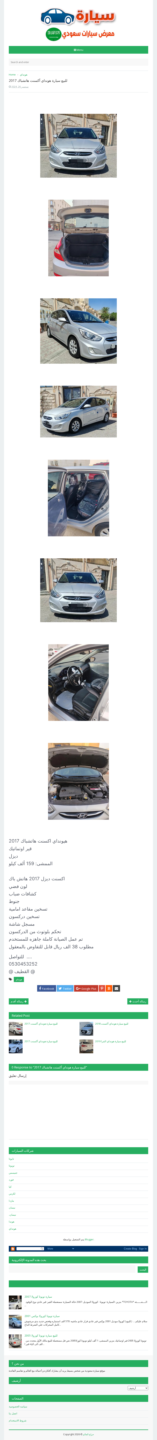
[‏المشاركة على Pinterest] (102, 988)
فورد (11, 1179)
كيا (10, 1186)
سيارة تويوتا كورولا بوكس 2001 (42, 1316)
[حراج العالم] (78, 21)
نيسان (12, 1207)
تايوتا (11, 1158)
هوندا (11, 1221)
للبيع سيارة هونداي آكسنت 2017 (41, 1023)
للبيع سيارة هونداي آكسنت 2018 (111, 1023)
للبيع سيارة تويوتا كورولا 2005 (41, 1335)
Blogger (89, 1239)
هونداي (19, 979)
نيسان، (12, 1214)
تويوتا (12, 1165)
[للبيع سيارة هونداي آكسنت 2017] (16, 1029)
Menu (80, 50)
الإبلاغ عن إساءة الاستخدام (28, 1284)
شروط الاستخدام (17, 1420)
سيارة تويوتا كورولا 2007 (38, 1296)
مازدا (11, 1200)
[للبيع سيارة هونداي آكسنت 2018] (86, 1029)
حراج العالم (88, 1434)
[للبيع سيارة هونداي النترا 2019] (86, 1046)
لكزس (12, 1193)
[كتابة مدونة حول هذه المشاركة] (109, 988)
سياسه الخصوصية (18, 1406)
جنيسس (13, 1172)
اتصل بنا (13, 1413)
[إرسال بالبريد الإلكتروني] (116, 988)
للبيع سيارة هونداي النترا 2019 (110, 1041)
